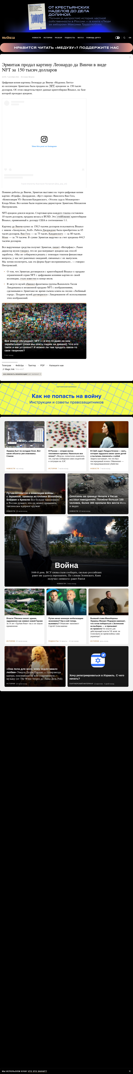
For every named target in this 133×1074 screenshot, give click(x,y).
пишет (57, 247)
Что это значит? (36, 1071)
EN (130, 38)
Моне (38, 237)
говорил (25, 250)
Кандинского (9, 237)
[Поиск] (124, 38)
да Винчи (17, 226)
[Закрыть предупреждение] (130, 1071)
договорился (54, 294)
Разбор (58, 38)
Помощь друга (93, 38)
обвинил (30, 283)
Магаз (81, 38)
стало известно (28, 278)
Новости (36, 38)
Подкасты (70, 38)
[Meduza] (8, 37)
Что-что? (19, 369)
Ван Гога (48, 233)
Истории (48, 38)
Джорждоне (59, 230)
